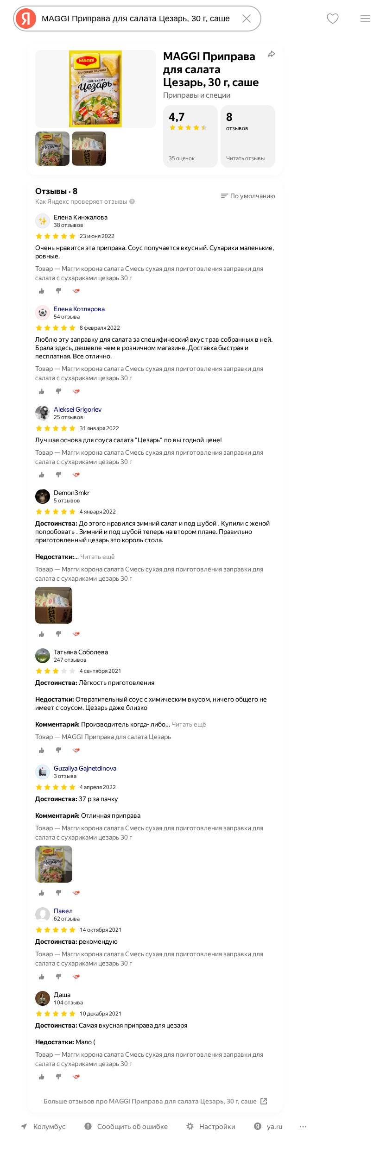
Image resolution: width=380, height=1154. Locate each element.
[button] (52, 149)
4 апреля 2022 (98, 787)
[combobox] (135, 18)
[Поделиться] (271, 53)
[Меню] (365, 18)
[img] (55, 236)
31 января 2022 (99, 428)
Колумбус (49, 1127)
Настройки (217, 1127)
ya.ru (274, 1127)
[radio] (41, 290)
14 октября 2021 (101, 930)
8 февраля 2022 (100, 328)
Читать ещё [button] (97, 556)
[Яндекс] (26, 18)
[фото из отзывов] (53, 606)
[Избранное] (333, 18)
